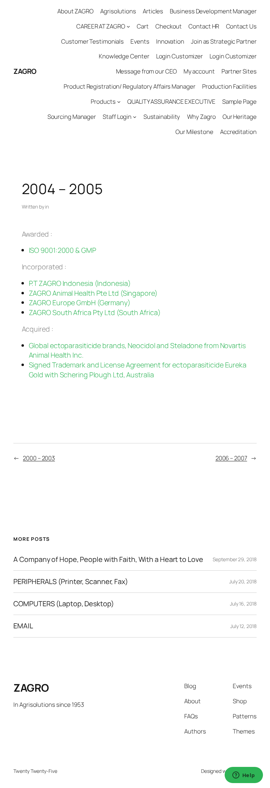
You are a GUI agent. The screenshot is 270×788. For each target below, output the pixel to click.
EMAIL (23, 626)
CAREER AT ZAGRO (100, 26)
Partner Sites (239, 71)
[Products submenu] (119, 101)
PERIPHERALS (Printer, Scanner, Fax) (70, 581)
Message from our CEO (146, 71)
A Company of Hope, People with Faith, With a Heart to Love (108, 559)
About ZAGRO (75, 11)
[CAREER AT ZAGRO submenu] (128, 26)
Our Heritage (240, 117)
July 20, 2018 (243, 581)
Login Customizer (179, 56)
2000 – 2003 (39, 458)
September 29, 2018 (234, 559)
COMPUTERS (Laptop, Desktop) (63, 604)
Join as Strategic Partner (224, 41)
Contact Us (241, 26)
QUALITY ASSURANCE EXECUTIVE (171, 101)
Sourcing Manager (71, 117)
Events (139, 41)
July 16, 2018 (243, 603)
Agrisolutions (118, 11)
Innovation (170, 41)
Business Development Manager (213, 11)
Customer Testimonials (92, 41)
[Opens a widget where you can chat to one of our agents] (243, 775)
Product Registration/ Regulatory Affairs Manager (129, 86)
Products (103, 101)
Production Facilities (229, 86)
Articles (153, 11)
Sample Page (239, 101)
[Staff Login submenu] (134, 116)
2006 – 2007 (231, 458)
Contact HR (203, 26)
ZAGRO (25, 71)
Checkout (168, 26)
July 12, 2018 (243, 626)
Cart (143, 26)
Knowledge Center (124, 56)
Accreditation (238, 132)
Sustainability (161, 117)
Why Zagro (201, 117)
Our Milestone (194, 132)
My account (199, 71)
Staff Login (117, 117)
